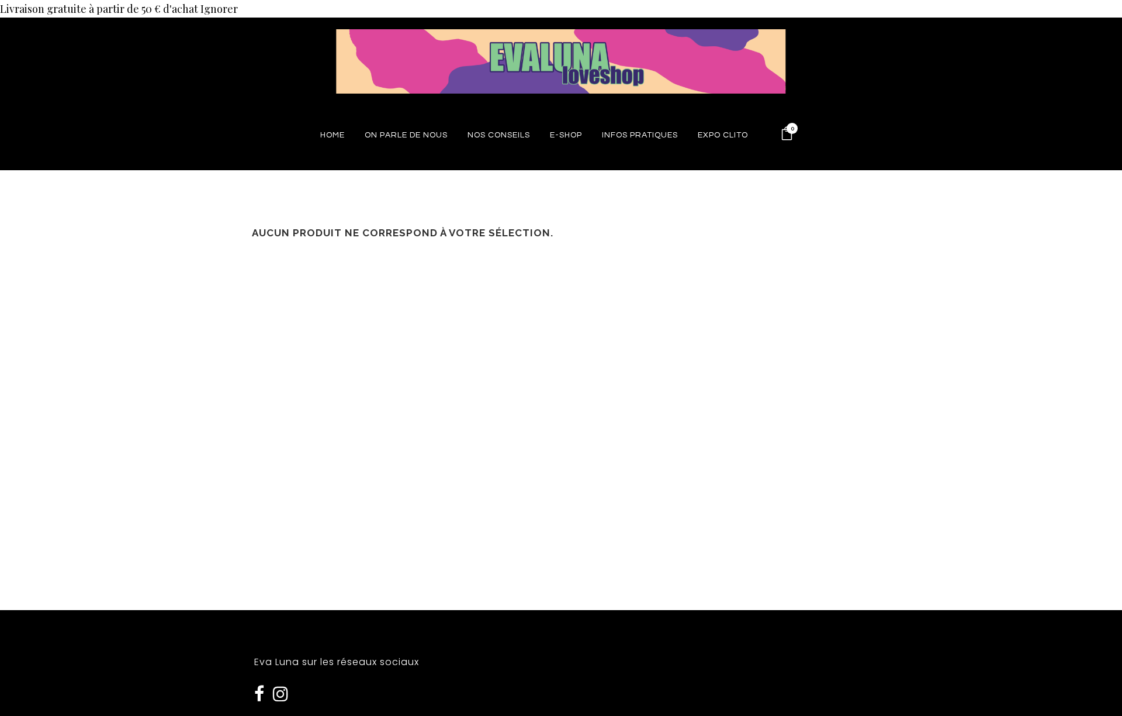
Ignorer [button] (219, 9)
